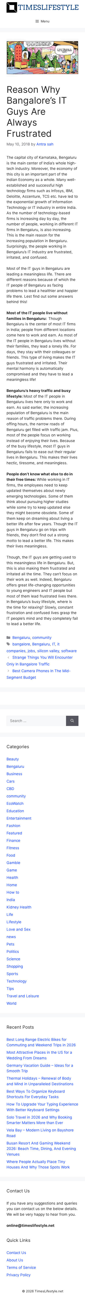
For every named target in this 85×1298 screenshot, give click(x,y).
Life (10, 914)
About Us (15, 1260)
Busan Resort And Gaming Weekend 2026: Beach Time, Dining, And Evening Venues (41, 1148)
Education (15, 811)
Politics (13, 951)
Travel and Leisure (23, 996)
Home (12, 885)
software (69, 651)
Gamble (13, 863)
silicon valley (48, 651)
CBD (10, 789)
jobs (31, 651)
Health (12, 877)
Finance (13, 840)
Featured (14, 833)
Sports (12, 974)
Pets (10, 944)
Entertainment (19, 818)
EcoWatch (15, 803)
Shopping (15, 966)
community (41, 637)
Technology (17, 981)
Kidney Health (19, 907)
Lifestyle (14, 922)
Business (14, 774)
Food (11, 855)
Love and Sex (19, 929)
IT (53, 644)
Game (12, 870)
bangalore (21, 644)
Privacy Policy (19, 1275)
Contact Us (16, 1253)
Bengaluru (21, 637)
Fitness (13, 848)
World (12, 1003)
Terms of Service (21, 1267)
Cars (11, 781)
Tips (10, 988)
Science (13, 959)
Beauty (13, 759)
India (11, 900)
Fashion (13, 826)
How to (13, 892)
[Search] (72, 721)
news (11, 937)
